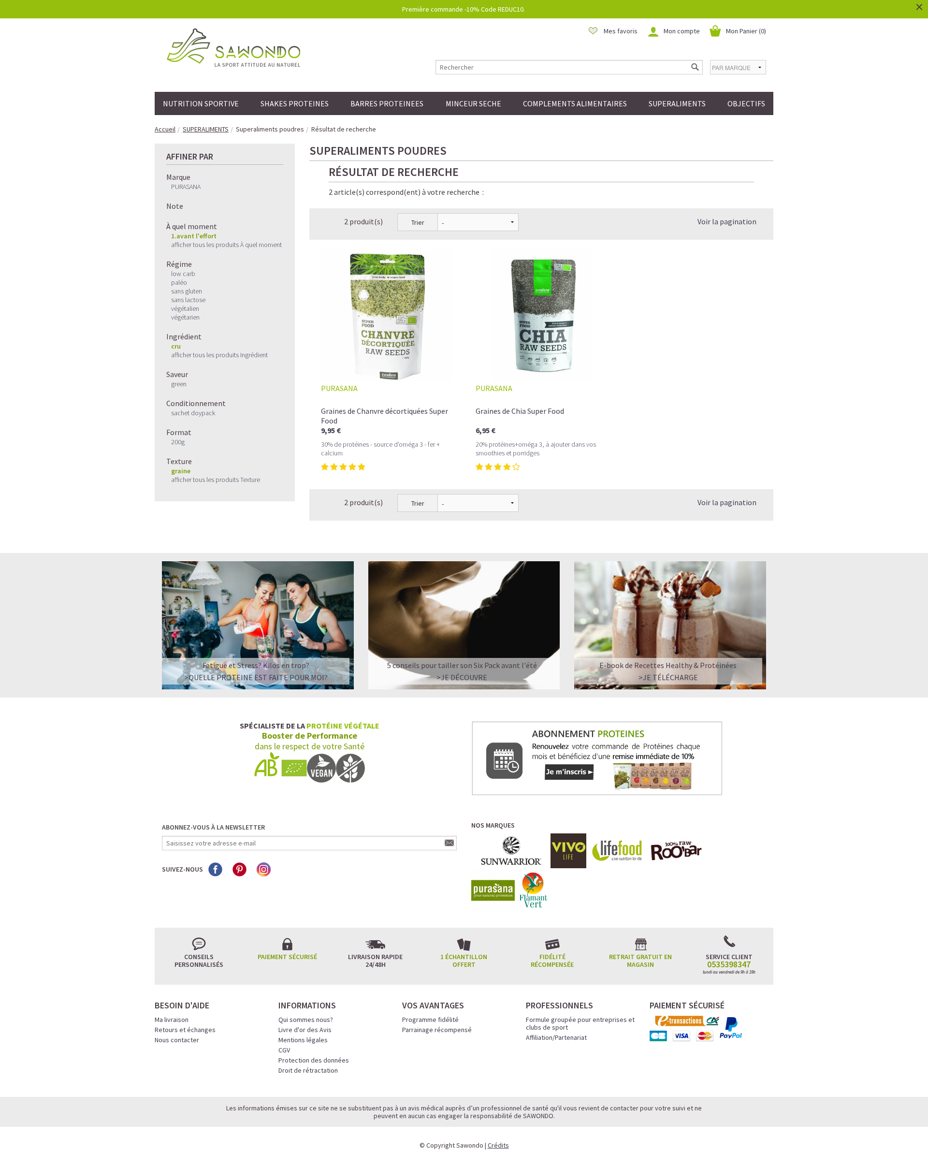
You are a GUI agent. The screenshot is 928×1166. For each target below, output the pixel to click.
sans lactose (188, 299)
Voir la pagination (726, 221)
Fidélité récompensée (552, 960)
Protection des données (313, 1060)
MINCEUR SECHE (473, 103)
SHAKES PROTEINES (295, 103)
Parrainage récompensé (437, 1029)
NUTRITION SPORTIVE (201, 103)
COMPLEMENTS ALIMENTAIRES (575, 103)
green (179, 383)
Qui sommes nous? (305, 1019)
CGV (284, 1050)
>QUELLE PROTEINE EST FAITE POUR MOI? (256, 677)
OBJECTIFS (746, 103)
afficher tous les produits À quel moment (226, 244)
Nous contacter (177, 1039)
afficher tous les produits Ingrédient (219, 354)
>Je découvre (461, 677)
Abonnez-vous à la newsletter (213, 827)
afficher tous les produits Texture (215, 479)
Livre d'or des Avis (305, 1029)
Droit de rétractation (308, 1070)
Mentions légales (303, 1039)
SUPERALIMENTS (677, 103)
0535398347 (729, 964)
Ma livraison (171, 1019)
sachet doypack (193, 412)
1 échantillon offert (463, 960)
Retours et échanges (185, 1029)
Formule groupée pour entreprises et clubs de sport (580, 1023)
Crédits (498, 1145)
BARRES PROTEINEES (386, 103)
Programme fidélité (430, 1019)
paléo (179, 282)
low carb (183, 273)
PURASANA (186, 186)
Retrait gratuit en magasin (640, 960)
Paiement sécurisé (287, 957)
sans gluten (186, 291)
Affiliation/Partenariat (556, 1037)
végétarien (185, 317)
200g (178, 441)
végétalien (185, 308)
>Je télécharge (668, 677)
